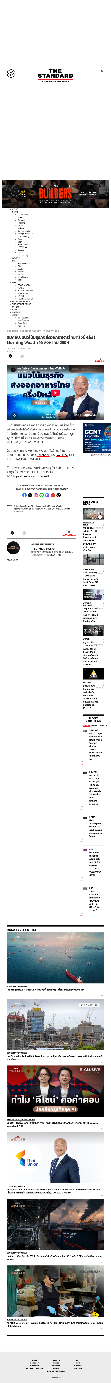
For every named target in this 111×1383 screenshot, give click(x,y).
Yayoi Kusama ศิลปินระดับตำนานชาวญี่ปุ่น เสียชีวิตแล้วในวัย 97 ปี (94, 901)
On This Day (23, 255)
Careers (56, 1365)
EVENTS (16, 309)
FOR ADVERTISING (56, 1371)
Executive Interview (17, 1120)
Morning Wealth (55, 506)
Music (20, 268)
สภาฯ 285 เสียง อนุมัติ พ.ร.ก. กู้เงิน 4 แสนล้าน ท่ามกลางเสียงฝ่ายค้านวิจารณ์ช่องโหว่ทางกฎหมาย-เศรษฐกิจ (95, 790)
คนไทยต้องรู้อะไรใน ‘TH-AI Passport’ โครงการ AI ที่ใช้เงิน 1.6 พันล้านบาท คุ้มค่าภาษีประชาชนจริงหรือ (90, 539)
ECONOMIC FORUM (21, 301)
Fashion (21, 271)
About (56, 1368)
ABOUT (15, 315)
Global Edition (24, 214)
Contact (78, 1368)
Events (78, 1365)
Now (78, 1363)
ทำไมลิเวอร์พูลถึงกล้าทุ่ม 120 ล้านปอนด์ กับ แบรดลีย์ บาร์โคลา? (95, 828)
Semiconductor (24, 231)
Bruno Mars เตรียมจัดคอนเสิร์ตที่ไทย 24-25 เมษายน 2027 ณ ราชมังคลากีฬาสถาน (95, 864)
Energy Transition (25, 233)
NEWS (15, 212)
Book (20, 279)
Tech (20, 239)
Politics (21, 217)
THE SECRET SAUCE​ (21, 304)
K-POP (20, 274)
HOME (15, 209)
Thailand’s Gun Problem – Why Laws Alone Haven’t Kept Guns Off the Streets (90, 577)
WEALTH (16, 258)
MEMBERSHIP (56, 1378)
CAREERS (16, 312)
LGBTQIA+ (22, 247)
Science (21, 250)
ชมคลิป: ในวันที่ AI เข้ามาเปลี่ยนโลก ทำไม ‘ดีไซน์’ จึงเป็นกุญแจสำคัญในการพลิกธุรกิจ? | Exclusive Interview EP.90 (52, 1124)
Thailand (21, 222)
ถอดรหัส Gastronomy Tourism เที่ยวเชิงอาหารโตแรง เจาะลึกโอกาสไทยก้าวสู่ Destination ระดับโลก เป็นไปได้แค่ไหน (55, 1324)
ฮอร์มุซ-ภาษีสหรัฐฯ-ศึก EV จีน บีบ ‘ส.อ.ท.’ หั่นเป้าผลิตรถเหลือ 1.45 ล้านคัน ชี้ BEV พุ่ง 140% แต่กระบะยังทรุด (54, 1257)
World (20, 225)
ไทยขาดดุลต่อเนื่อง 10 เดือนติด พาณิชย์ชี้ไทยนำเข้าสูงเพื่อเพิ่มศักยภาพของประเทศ (45, 989)
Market (21, 1186)
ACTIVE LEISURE (25, 290)
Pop (78, 1360)
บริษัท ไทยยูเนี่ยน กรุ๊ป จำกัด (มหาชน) (30, 506)
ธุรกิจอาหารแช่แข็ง (23, 508)
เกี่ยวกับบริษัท (23, 317)
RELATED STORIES (22, 929)
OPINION (16, 306)
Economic (88, 523)
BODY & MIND (24, 293)
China (20, 252)
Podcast (34, 1363)
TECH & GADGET (25, 298)
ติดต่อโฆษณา (23, 320)
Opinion (34, 1365)
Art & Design (23, 277)
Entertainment (24, 263)
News (47, 331)
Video (55, 331)
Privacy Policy (34, 1368)
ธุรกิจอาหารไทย (40, 508)
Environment (23, 244)
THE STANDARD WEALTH (20, 348)
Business (21, 220)
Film (19, 266)
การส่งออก (19, 511)
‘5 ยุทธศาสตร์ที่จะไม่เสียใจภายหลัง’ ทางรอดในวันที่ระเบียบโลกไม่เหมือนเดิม (90, 615)
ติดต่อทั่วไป (22, 323)
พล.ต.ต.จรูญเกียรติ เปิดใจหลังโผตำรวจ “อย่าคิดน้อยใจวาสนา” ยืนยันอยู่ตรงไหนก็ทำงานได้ (95, 746)
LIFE (14, 282)
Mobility (21, 228)
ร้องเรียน (21, 325)
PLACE (21, 287)
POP (14, 260)
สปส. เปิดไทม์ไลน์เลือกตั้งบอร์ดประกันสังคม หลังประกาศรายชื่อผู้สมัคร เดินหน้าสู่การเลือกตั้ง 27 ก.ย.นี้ (90, 697)
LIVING (21, 296)
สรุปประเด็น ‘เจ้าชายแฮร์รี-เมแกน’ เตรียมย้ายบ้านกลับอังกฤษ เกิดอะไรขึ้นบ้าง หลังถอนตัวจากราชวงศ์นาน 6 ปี (90, 653)
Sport (20, 241)
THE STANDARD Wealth (59, 508)
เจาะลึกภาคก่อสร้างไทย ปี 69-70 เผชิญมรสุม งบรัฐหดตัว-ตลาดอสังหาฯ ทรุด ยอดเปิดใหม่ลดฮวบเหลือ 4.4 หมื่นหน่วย (55, 1058)
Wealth (37, 331)
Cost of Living (23, 236)
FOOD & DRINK (24, 285)
